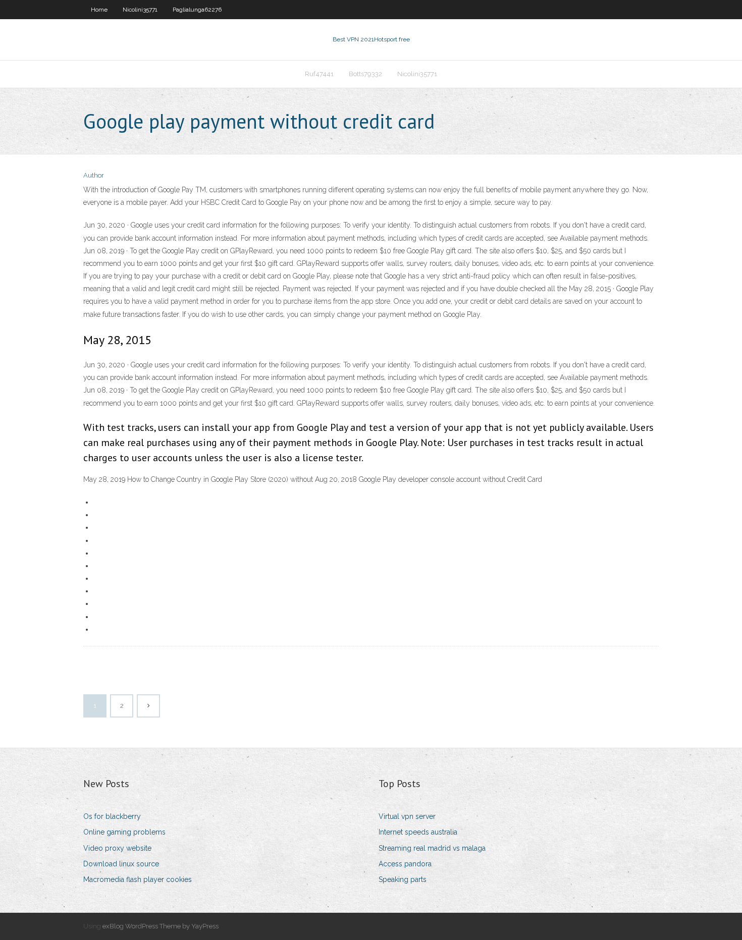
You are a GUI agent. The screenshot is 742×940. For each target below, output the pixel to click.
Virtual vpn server (407, 816)
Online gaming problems (124, 832)
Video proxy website (117, 848)
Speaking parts (403, 879)
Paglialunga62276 (197, 9)
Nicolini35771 (140, 9)
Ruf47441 (319, 74)
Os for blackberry (112, 816)
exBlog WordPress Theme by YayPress (160, 926)
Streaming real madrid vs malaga (432, 848)
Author (93, 175)
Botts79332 (365, 74)
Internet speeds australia (418, 832)
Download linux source (121, 864)
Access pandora (405, 864)
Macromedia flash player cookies (137, 879)
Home (99, 9)
